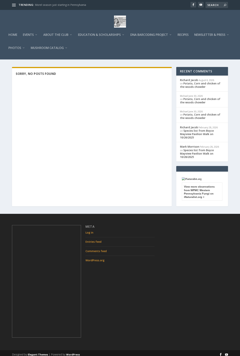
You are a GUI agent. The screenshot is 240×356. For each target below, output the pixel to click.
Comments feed (96, 251)
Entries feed (93, 241)
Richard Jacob (189, 80)
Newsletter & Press (209, 35)
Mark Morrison (189, 146)
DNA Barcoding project (149, 35)
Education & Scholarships (99, 35)
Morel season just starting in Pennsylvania (60, 5)
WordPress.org (95, 260)
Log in (89, 232)
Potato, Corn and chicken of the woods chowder (200, 85)
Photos (14, 48)
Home (12, 35)
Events (28, 35)
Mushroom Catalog (47, 48)
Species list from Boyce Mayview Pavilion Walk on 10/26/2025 (197, 134)
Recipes (183, 35)
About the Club (55, 35)
